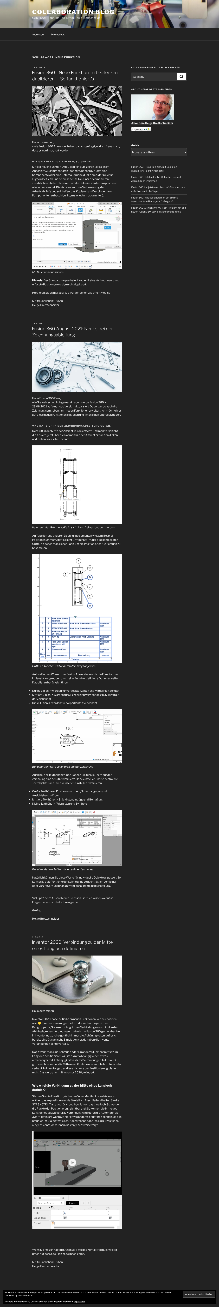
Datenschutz (58, 34)
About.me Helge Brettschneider (152, 123)
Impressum (38, 34)
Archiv (135, 145)
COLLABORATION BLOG (73, 12)
